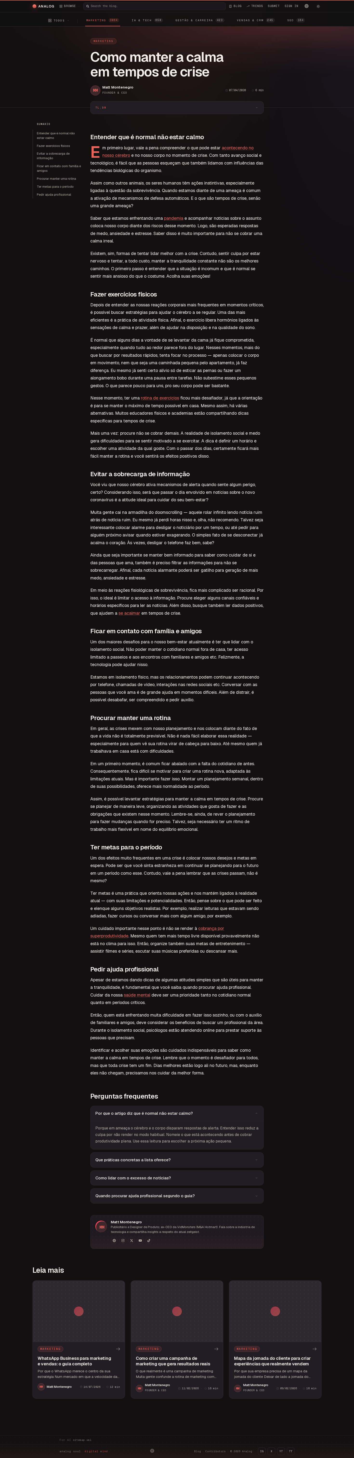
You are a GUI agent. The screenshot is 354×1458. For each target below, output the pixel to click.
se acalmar (129, 613)
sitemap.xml (82, 1440)
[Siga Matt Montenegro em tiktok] (148, 1240)
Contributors (215, 1451)
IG (261, 1451)
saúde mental (137, 995)
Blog (197, 1451)
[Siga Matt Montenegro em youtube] (140, 1240)
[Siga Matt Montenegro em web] (114, 1240)
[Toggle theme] (318, 6)
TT (290, 1451)
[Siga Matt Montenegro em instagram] (122, 1240)
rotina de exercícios (160, 398)
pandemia (173, 218)
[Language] (306, 6)
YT (281, 1451)
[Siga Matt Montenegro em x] (131, 1240)
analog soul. (84, 1451)
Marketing (103, 41)
